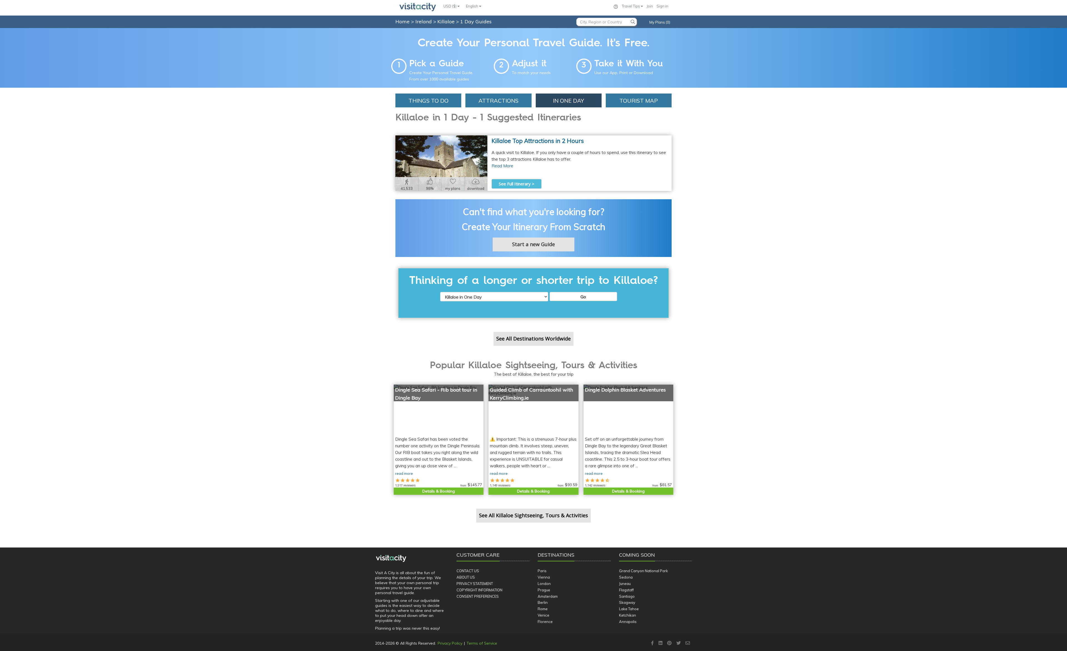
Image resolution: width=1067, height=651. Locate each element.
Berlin (543, 602)
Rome (543, 609)
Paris (542, 571)
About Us (466, 577)
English (472, 6)
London (544, 583)
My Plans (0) (659, 22)
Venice (543, 615)
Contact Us (468, 571)
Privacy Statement (475, 583)
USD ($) (450, 6)
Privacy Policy (450, 643)
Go (583, 296)
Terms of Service (482, 643)
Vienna (544, 577)
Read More (502, 165)
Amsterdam (548, 596)
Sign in (662, 6)
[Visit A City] (391, 558)
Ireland (424, 21)
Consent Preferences (478, 596)
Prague (544, 590)
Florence (545, 621)
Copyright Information (479, 590)
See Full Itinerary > (516, 183)
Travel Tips (631, 6)
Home (402, 21)
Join (650, 6)
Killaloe (446, 21)
